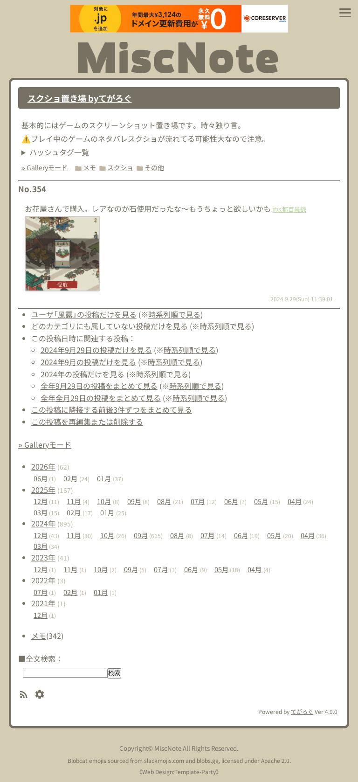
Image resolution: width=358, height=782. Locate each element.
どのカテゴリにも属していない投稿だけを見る (109, 326)
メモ (89, 167)
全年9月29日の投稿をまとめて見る (99, 385)
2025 (43, 489)
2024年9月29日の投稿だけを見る (96, 349)
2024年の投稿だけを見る (82, 374)
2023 (43, 557)
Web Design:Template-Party (179, 771)
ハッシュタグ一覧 (59, 152)
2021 (43, 603)
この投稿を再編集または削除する (87, 421)
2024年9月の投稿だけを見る (88, 361)
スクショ (120, 167)
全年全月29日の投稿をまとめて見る (101, 397)
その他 (154, 167)
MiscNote (167, 748)
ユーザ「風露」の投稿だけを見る (84, 314)
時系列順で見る (174, 314)
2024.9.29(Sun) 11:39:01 (301, 299)
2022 (43, 580)
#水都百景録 (289, 209)
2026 (43, 466)
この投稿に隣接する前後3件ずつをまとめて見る (111, 409)
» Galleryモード (44, 167)
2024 (43, 523)
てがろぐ (302, 711)
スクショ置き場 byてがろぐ (80, 98)
